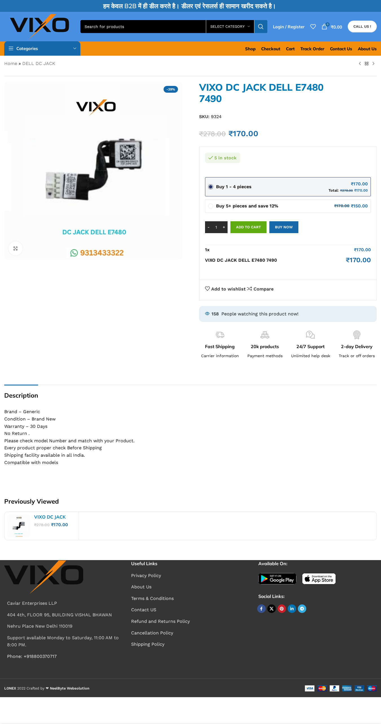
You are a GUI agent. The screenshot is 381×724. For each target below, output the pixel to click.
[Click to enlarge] (15, 248)
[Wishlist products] (313, 26)
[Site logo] (39, 26)
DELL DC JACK (38, 63)
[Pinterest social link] (282, 608)
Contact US (143, 609)
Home (10, 63)
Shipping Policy (147, 644)
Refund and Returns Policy (160, 621)
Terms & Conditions (152, 598)
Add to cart (248, 227)
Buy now (284, 227)
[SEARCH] (260, 26)
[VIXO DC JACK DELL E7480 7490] (18, 526)
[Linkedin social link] (292, 608)
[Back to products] (366, 63)
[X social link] (271, 608)
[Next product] (373, 63)
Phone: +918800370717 (32, 656)
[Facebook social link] (261, 608)
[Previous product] (359, 63)
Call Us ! (362, 26)
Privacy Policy (146, 575)
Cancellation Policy (152, 633)
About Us (141, 586)
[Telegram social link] (302, 608)
